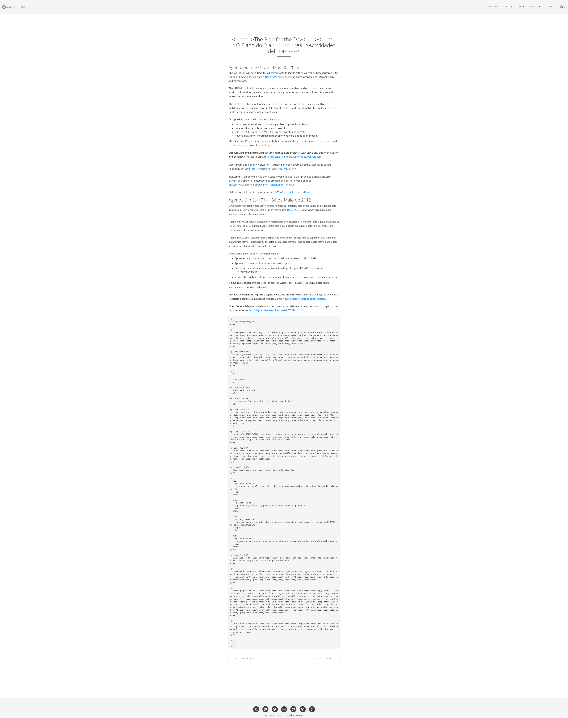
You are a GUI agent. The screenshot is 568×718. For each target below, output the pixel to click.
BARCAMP (271, 77)
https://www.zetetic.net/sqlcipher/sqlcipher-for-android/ (262, 184)
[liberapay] (312, 709)
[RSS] (256, 709)
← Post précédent (243, 658)
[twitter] (274, 709)
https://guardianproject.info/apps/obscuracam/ (295, 156)
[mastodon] (265, 709)
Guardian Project (16, 6)
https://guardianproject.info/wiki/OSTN (274, 168)
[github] (293, 709)
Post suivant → (326, 658)
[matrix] (284, 709)
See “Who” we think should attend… (291, 192)
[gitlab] (302, 709)
